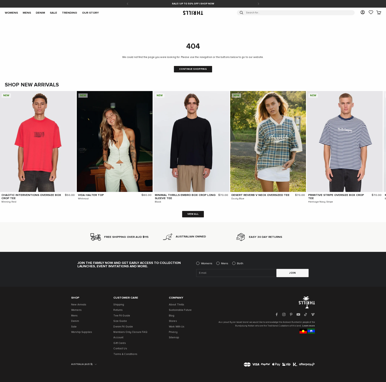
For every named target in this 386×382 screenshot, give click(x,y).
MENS (27, 12)
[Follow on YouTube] (298, 314)
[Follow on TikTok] (306, 314)
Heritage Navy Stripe (320, 202)
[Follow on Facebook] (277, 314)
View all (193, 214)
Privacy (173, 332)
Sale (74, 326)
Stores (173, 321)
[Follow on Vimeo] (313, 314)
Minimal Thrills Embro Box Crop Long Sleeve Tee (185, 197)
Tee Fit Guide (121, 315)
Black (158, 202)
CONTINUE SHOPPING (193, 69)
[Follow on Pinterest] (291, 314)
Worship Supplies (81, 332)
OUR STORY (90, 12)
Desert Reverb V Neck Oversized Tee (260, 195)
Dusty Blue (237, 199)
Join (292, 273)
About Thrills (176, 304)
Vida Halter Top (91, 195)
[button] (72, 95)
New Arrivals (78, 304)
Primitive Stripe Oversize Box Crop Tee (336, 197)
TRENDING (69, 12)
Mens (224, 263)
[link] (371, 12)
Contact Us (120, 348)
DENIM (40, 12)
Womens (206, 263)
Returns (118, 310)
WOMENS (11, 12)
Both (240, 263)
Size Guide (120, 321)
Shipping (118, 304)
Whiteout (83, 199)
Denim (75, 321)
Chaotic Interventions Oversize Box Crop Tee (31, 197)
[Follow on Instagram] (284, 314)
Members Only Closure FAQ (130, 332)
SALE (53, 12)
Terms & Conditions (125, 354)
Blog (172, 315)
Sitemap (174, 337)
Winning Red (8, 202)
